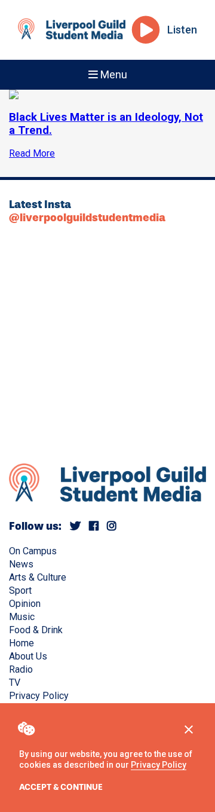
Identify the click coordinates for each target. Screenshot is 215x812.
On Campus (33, 551)
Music (22, 616)
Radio (21, 669)
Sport (20, 590)
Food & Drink (36, 630)
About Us (28, 656)
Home (21, 643)
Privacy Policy (158, 765)
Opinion (25, 603)
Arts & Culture (37, 577)
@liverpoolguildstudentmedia (87, 217)
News (21, 564)
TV (14, 682)
